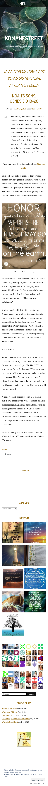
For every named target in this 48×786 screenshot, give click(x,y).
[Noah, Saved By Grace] (35, 556)
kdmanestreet (24, 38)
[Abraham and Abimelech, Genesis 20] (35, 579)
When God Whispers (9, 712)
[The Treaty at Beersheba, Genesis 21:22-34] (13, 625)
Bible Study (37, 109)
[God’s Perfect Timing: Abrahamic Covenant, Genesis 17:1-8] (13, 533)
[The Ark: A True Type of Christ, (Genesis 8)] (13, 602)
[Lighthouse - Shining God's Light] (13, 556)
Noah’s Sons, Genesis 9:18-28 (24, 98)
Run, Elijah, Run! (8, 715)
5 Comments (24, 470)
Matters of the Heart (9, 709)
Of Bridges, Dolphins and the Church (16, 719)
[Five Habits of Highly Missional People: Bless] (13, 579)
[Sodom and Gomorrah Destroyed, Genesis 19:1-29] (35, 602)
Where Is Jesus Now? (10, 722)
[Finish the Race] (35, 533)
